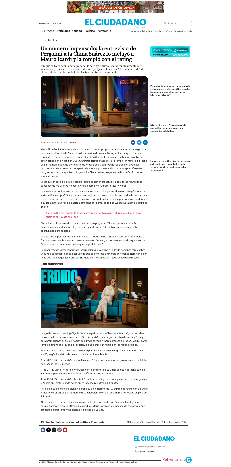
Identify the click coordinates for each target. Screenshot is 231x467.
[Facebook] (43, 429)
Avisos (149, 31)
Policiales (63, 31)
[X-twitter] (48, 429)
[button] (133, 142)
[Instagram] (54, 429)
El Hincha (47, 31)
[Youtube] (65, 429)
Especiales (158, 31)
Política (89, 31)
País (190, 31)
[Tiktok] (59, 429)
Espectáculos (180, 31)
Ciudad (77, 31)
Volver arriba (174, 459)
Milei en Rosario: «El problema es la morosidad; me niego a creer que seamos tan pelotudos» (168, 128)
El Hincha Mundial (135, 31)
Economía (104, 31)
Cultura (168, 31)
